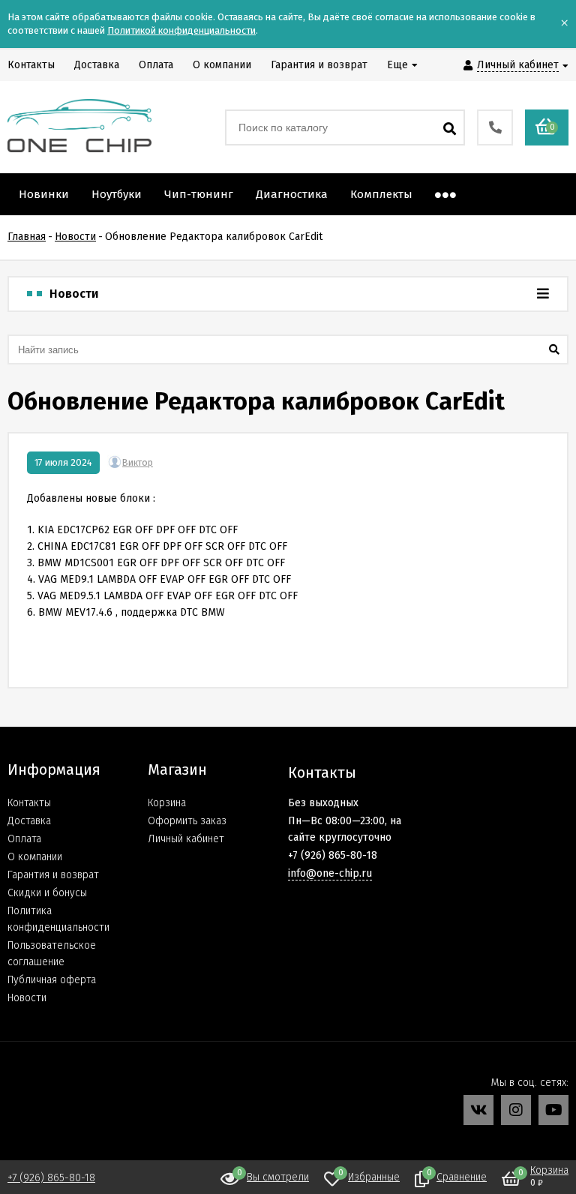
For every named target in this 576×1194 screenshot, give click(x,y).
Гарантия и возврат (53, 874)
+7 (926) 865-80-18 (51, 1178)
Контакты (29, 802)
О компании (35, 856)
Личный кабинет (186, 838)
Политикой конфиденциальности (181, 30)
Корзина (167, 802)
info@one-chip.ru (330, 873)
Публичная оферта (52, 980)
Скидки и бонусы (47, 892)
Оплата (24, 838)
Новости (27, 998)
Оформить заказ (187, 820)
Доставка (29, 820)
